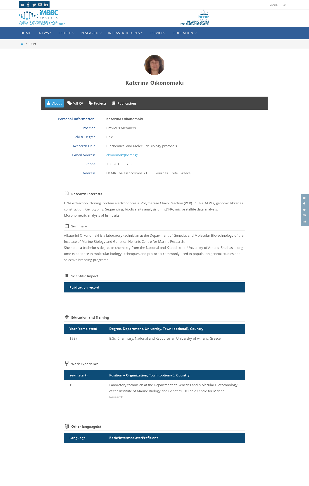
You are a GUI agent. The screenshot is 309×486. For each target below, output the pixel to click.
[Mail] (40, 4)
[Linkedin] (46, 4)
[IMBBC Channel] (22, 4)
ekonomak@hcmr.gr (122, 155)
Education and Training (90, 317)
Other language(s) (86, 426)
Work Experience (85, 364)
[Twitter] (34, 4)
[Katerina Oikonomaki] (154, 65)
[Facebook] (28, 4)
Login (274, 4)
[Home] (22, 44)
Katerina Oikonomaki (154, 82)
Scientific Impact (84, 276)
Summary (79, 226)
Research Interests (86, 194)
